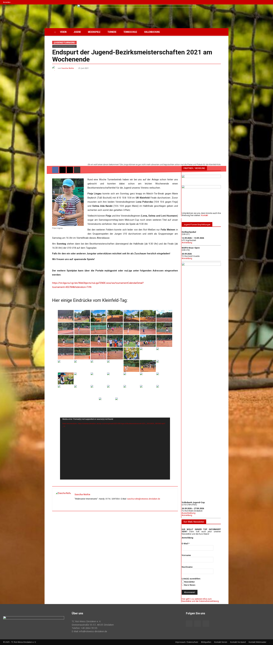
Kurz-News (189, 585)
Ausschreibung (188, 513)
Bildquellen (206, 642)
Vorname (186, 555)
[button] (252, 2)
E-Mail (185, 543)
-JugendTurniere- (64, 42)
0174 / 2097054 (112, 499)
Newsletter (189, 582)
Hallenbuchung (152, 32)
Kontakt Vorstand (238, 642)
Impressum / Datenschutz (186, 642)
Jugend (77, 32)
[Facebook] (257, 2)
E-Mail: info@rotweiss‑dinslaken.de (89, 631)
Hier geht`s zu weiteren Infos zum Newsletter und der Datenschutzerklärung (200, 600)
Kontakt (204, 215)
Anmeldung (187, 242)
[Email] (70, 170)
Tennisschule (130, 32)
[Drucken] (77, 170)
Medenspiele (94, 32)
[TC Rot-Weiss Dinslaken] (136, 16)
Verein (63, 32)
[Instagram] (262, 2)
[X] (267, 2)
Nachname (187, 567)
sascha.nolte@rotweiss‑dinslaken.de (143, 499)
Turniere (112, 32)
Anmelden (6, 2)
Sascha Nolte (67, 68)
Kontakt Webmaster (257, 642)
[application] (115, 449)
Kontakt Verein (220, 642)
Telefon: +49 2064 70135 (84, 627)
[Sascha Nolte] (55, 68)
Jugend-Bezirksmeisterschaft (64, 46)
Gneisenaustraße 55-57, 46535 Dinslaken (93, 624)
